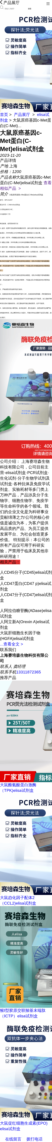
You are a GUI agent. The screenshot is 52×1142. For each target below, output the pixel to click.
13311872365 (28, 672)
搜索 (29, 9)
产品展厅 (22, 114)
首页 (4, 114)
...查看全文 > (11, 644)
